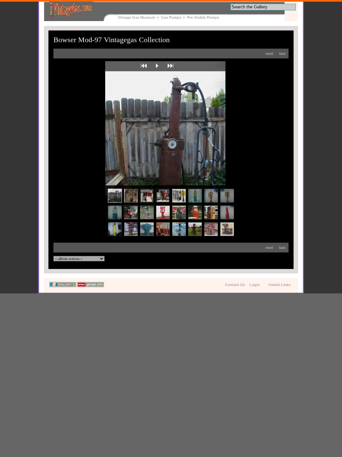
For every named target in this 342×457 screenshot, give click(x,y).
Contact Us (235, 285)
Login (254, 285)
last (282, 54)
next (269, 54)
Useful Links (280, 285)
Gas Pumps (171, 17)
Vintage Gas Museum (136, 17)
